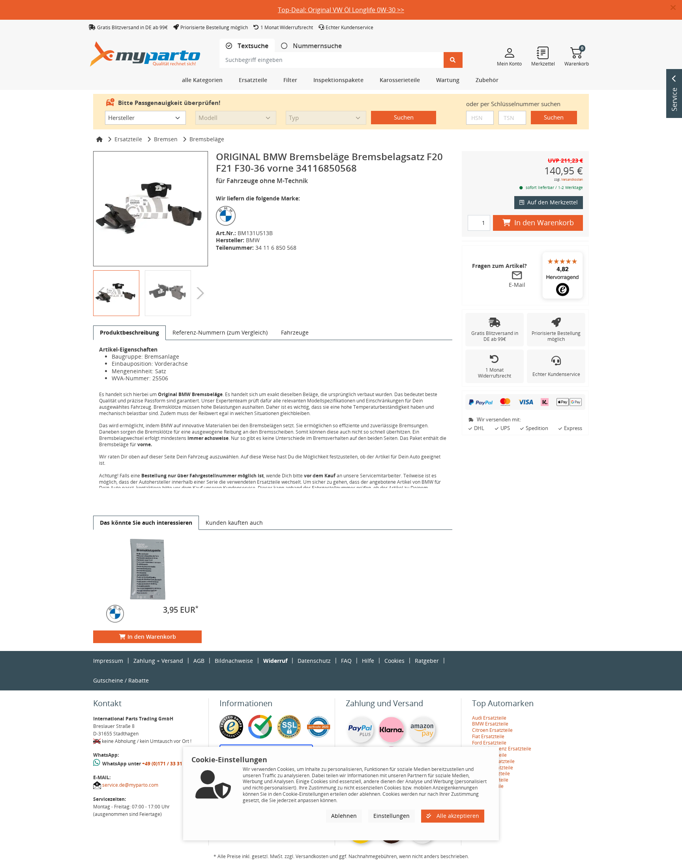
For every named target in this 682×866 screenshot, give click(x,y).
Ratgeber (427, 660)
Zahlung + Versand (158, 660)
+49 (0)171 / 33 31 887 (167, 763)
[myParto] (145, 52)
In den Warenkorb (151, 636)
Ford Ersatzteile (489, 742)
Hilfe (368, 660)
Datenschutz (314, 660)
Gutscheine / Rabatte (121, 680)
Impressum (108, 660)
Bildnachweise (234, 660)
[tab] (247, 46)
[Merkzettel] (543, 52)
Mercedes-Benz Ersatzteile (501, 748)
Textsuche (252, 46)
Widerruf (275, 660)
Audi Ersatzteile (489, 717)
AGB (198, 660)
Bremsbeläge (206, 139)
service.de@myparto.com (130, 785)
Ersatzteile (128, 139)
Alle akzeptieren (457, 815)
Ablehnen (344, 815)
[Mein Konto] (509, 52)
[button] (676, 8)
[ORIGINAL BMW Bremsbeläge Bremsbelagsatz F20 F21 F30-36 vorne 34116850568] (151, 208)
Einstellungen (391, 815)
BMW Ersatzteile (490, 723)
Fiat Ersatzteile (488, 736)
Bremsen (166, 139)
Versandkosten (572, 179)
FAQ (346, 660)
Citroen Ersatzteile (492, 730)
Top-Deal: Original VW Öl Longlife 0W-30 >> (341, 10)
